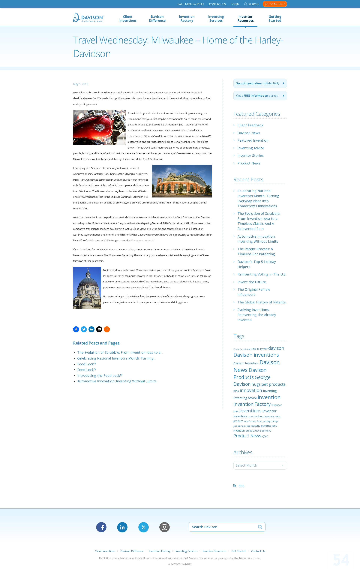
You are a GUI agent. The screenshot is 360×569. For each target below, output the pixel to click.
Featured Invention (253, 140)
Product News (249, 163)
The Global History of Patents (262, 302)
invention (269, 397)
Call (191, 4)
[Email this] (99, 329)
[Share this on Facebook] (76, 329)
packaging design (241, 425)
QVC (265, 436)
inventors (240, 416)
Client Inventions (127, 18)
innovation (251, 390)
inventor (269, 410)
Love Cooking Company (261, 416)
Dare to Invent (259, 349)
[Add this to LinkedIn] (91, 329)
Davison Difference (157, 18)
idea (236, 391)
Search (253, 4)
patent (255, 425)
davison (276, 348)
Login (235, 4)
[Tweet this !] (84, 329)
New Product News (253, 421)
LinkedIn (122, 527)
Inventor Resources (245, 18)
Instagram (164, 527)
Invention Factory (187, 18)
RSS (241, 485)
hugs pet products (269, 384)
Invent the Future (252, 282)
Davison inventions (256, 354)
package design (270, 421)
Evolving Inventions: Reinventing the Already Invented (257, 314)
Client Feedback (250, 125)
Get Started (273, 4)
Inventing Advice (251, 148)
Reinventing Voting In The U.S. (262, 274)
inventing (270, 391)
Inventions (250, 410)
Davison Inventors (246, 363)
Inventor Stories (251, 155)
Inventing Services (216, 18)
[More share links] (107, 329)
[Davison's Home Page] (88, 18)
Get (257, 96)
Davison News (249, 133)
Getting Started (274, 18)
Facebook (101, 527)
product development (258, 430)
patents (266, 425)
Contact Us (217, 4)
